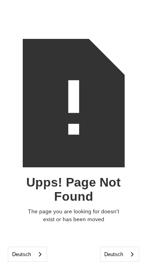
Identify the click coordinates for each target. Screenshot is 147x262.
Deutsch (21, 254)
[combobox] (27, 254)
